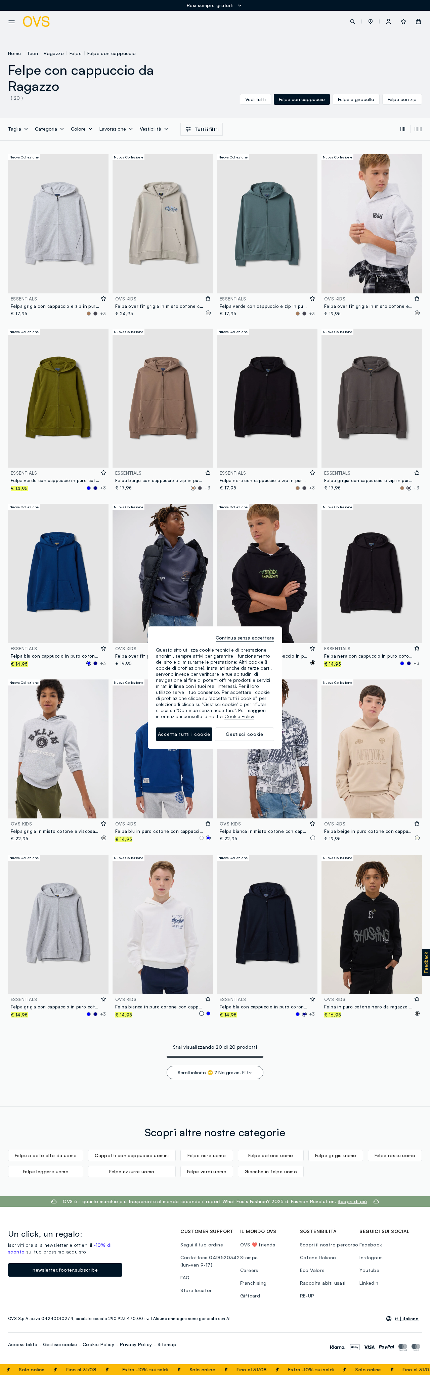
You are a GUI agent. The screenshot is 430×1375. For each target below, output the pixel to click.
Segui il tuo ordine (201, 1244)
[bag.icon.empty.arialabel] (418, 21)
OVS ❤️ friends (257, 1244)
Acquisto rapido (58, 284)
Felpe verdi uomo (206, 1171)
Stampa (249, 1257)
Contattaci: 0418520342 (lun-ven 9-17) (210, 1261)
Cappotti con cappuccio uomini (132, 1155)
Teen (32, 53)
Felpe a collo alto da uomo (46, 1155)
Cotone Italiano (318, 1257)
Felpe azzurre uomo (131, 1171)
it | (407, 1318)
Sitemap (167, 1344)
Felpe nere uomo (206, 1155)
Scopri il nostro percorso (329, 1244)
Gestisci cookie (60, 1344)
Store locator (196, 1290)
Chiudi (412, 1369)
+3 (103, 313)
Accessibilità (22, 1344)
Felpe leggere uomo (46, 1171)
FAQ (184, 1277)
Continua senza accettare (245, 638)
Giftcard (250, 1295)
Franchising (253, 1283)
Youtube (369, 1270)
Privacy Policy (136, 1344)
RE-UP (307, 1295)
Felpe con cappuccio (111, 53)
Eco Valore (312, 1270)
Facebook (370, 1244)
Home (14, 53)
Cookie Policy (98, 1344)
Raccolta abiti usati (323, 1283)
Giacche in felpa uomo (271, 1171)
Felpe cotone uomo (270, 1155)
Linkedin (368, 1283)
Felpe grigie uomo (335, 1155)
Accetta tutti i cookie (184, 734)
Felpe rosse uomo (395, 1155)
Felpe (76, 53)
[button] (370, 21)
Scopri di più (352, 1201)
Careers (249, 1270)
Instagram (371, 1257)
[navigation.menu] (11, 21)
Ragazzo (54, 53)
